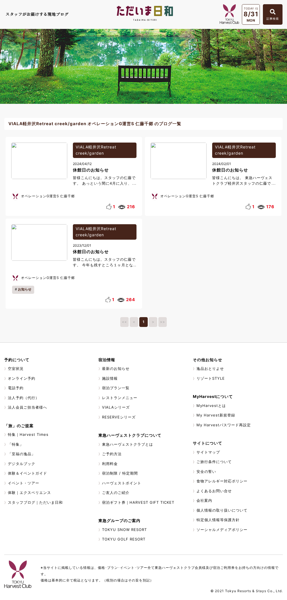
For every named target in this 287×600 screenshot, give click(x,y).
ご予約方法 (112, 454)
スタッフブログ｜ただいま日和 (35, 502)
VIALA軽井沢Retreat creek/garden (96, 150)
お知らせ (24, 289)
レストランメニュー (119, 397)
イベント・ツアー (23, 483)
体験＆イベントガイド (27, 473)
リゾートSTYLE (210, 378)
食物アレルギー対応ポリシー (221, 481)
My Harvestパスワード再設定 (223, 425)
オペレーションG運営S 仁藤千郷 (48, 196)
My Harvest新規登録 (215, 415)
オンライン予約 (21, 378)
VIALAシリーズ (116, 407)
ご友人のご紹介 (115, 492)
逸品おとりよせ (210, 368)
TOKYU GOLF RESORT (123, 539)
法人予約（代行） (23, 397)
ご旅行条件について (214, 461)
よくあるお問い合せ (214, 491)
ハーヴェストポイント (121, 483)
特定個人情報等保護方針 (218, 519)
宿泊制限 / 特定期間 (120, 473)
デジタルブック (21, 463)
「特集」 (16, 444)
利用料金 (110, 463)
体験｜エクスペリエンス (29, 492)
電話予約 (16, 388)
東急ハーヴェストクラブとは (127, 444)
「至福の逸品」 (21, 454)
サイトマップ (208, 452)
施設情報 (110, 378)
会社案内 (204, 500)
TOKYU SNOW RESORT (124, 529)
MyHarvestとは (211, 405)
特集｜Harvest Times (28, 434)
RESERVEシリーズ (119, 417)
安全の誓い (206, 471)
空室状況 (16, 368)
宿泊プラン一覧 (115, 388)
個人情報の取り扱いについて (221, 510)
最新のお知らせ (115, 368)
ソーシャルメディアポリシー (221, 529)
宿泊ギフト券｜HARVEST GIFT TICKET (138, 502)
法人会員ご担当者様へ (27, 407)
